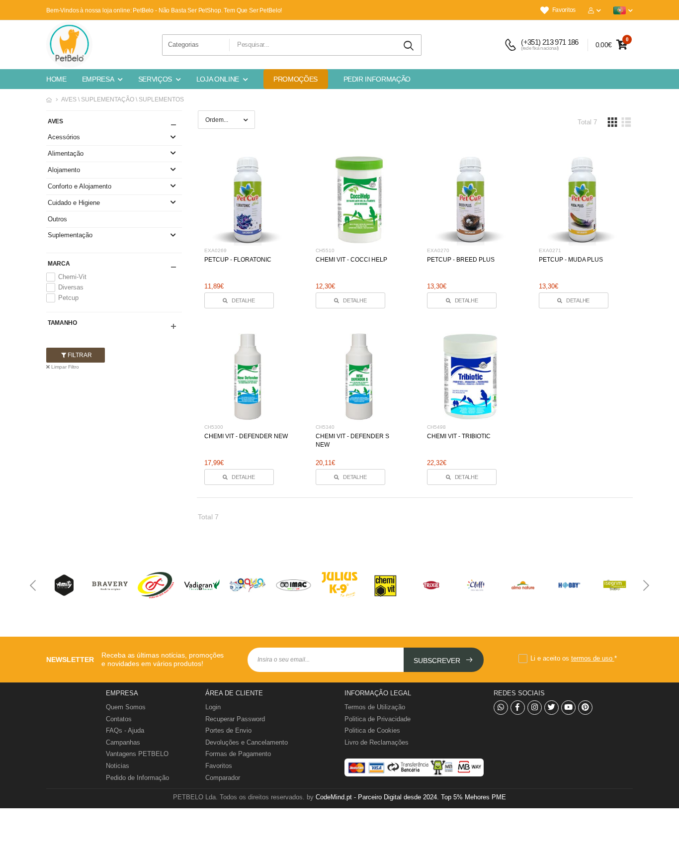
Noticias (117, 765)
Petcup (68, 297)
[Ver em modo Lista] (626, 122)
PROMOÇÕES (295, 79)
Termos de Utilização (374, 707)
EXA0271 (550, 250)
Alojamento (64, 170)
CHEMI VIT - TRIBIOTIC (459, 436)
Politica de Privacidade (377, 719)
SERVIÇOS (155, 79)
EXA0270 (438, 250)
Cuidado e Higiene (74, 202)
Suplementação (70, 235)
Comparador (222, 777)
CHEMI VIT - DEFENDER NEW (246, 436)
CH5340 (325, 427)
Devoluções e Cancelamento (246, 742)
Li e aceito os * (573, 658)
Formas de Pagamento (238, 754)
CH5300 (213, 427)
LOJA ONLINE (217, 79)
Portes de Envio (228, 730)
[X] (551, 707)
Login (213, 707)
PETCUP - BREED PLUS (461, 259)
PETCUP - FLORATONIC (237, 259)
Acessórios (64, 137)
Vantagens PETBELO (137, 754)
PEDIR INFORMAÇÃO (377, 79)
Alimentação (66, 153)
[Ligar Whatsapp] (501, 707)
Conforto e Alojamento (79, 186)
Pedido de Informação (137, 777)
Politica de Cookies (372, 730)
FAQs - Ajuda (125, 730)
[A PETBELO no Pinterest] (585, 707)
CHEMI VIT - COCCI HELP (351, 259)
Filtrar (79, 355)
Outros (57, 219)
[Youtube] (568, 707)
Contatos (119, 719)
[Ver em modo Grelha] (612, 122)
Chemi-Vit (72, 277)
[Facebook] (517, 707)
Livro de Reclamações (376, 742)
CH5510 (325, 250)
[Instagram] (534, 707)
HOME (56, 79)
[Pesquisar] (409, 46)
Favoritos (564, 9)
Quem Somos (126, 707)
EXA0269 (215, 250)
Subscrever (438, 661)
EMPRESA (98, 79)
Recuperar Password (235, 719)
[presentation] (33, 585)
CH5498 (436, 427)
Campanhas (123, 742)
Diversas (71, 287)
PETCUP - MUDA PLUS (571, 259)
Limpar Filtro (64, 367)
